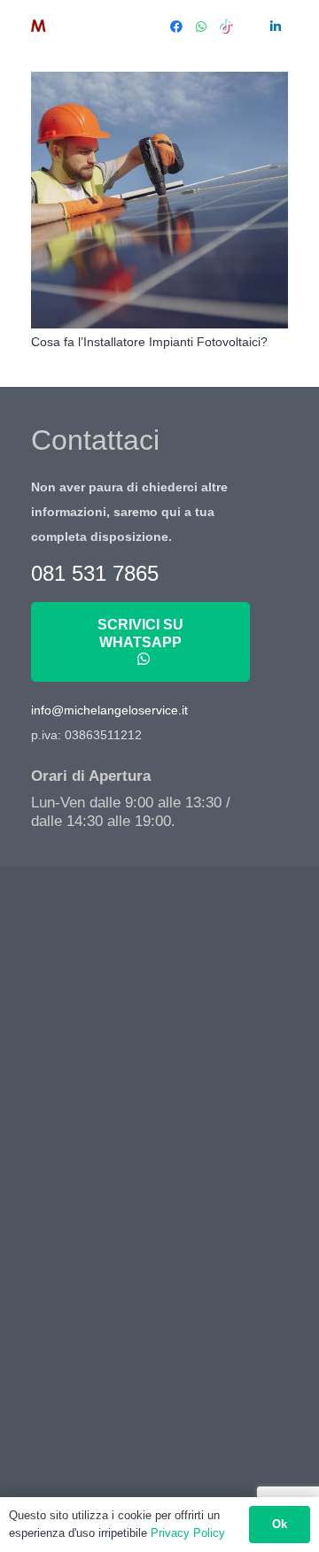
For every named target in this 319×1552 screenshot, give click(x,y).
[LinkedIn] (275, 26)
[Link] (68, 26)
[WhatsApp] (201, 26)
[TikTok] (226, 26)
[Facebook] (176, 26)
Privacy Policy (188, 1533)
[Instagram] (250, 26)
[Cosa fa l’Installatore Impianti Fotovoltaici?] (159, 200)
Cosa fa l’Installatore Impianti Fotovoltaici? (149, 342)
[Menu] (142, 26)
